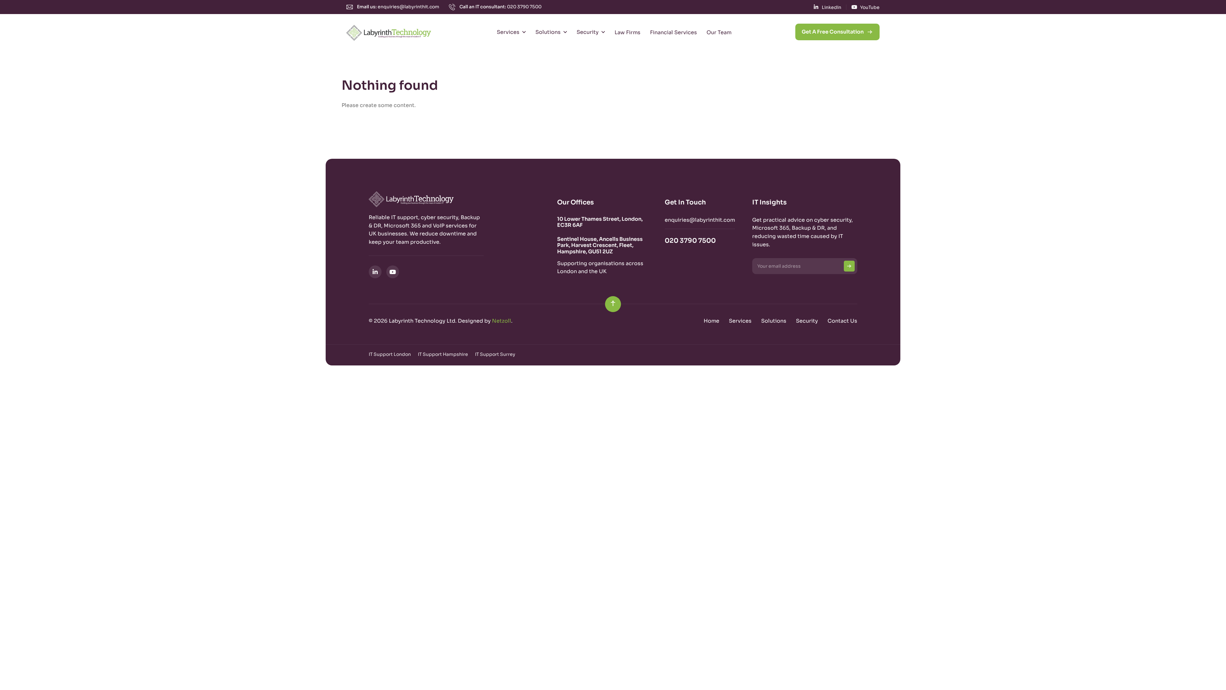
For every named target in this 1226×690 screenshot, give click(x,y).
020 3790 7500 (524, 7)
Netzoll (501, 321)
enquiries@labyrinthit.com (408, 7)
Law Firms (627, 32)
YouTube (870, 7)
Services (508, 32)
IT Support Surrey (495, 354)
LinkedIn (831, 7)
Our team (719, 32)
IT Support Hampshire (443, 354)
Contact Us (842, 321)
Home (711, 321)
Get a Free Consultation (833, 31)
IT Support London (390, 354)
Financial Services (673, 32)
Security (588, 32)
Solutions (548, 32)
